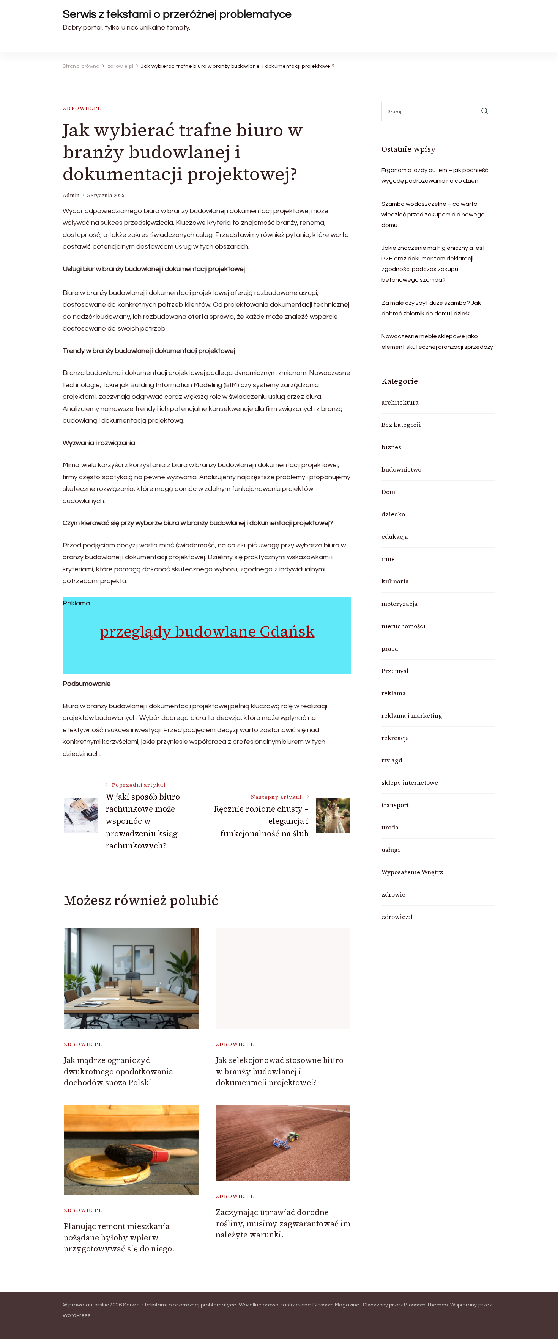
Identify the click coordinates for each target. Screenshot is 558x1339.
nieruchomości (403, 626)
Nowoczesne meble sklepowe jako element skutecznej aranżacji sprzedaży (437, 341)
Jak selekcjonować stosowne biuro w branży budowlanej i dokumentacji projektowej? (280, 1071)
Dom (388, 492)
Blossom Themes (426, 1305)
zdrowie (393, 894)
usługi (390, 849)
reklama (393, 693)
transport (395, 805)
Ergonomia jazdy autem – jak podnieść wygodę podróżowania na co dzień (435, 175)
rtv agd (391, 760)
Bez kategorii (401, 424)
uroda (390, 827)
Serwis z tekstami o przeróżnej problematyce (177, 14)
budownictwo (401, 469)
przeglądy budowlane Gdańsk (207, 631)
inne (388, 559)
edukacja (394, 536)
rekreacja (395, 738)
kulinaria (395, 581)
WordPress (76, 1315)
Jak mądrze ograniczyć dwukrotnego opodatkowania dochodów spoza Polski (118, 1071)
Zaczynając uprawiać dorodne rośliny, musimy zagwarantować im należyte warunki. (283, 1223)
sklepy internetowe (409, 782)
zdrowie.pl (82, 108)
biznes (391, 447)
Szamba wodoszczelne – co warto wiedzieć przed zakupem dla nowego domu (433, 214)
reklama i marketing (411, 715)
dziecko (393, 514)
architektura (400, 402)
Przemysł (394, 670)
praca (389, 648)
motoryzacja (399, 603)
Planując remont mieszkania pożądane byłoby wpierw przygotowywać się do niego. (119, 1237)
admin (71, 195)
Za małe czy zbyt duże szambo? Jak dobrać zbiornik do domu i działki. (431, 308)
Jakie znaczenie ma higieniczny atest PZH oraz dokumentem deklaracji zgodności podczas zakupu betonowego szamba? (433, 264)
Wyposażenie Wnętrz (412, 872)
